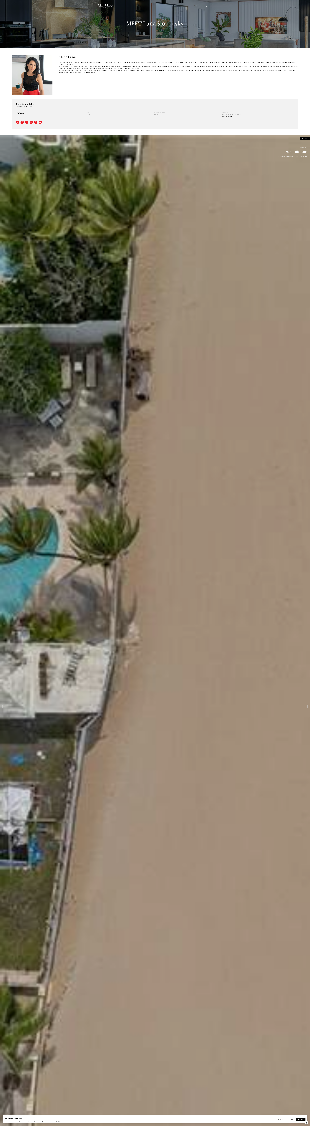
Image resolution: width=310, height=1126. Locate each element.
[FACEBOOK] (22, 122)
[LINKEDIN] (31, 122)
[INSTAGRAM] (17, 122)
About (171, 6)
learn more (305, 160)
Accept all (300, 1119)
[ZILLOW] (26, 122)
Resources (179, 6)
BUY (147, 6)
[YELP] (35, 122)
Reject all (280, 1119)
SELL (151, 6)
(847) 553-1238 (20, 114)
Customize (290, 1119)
